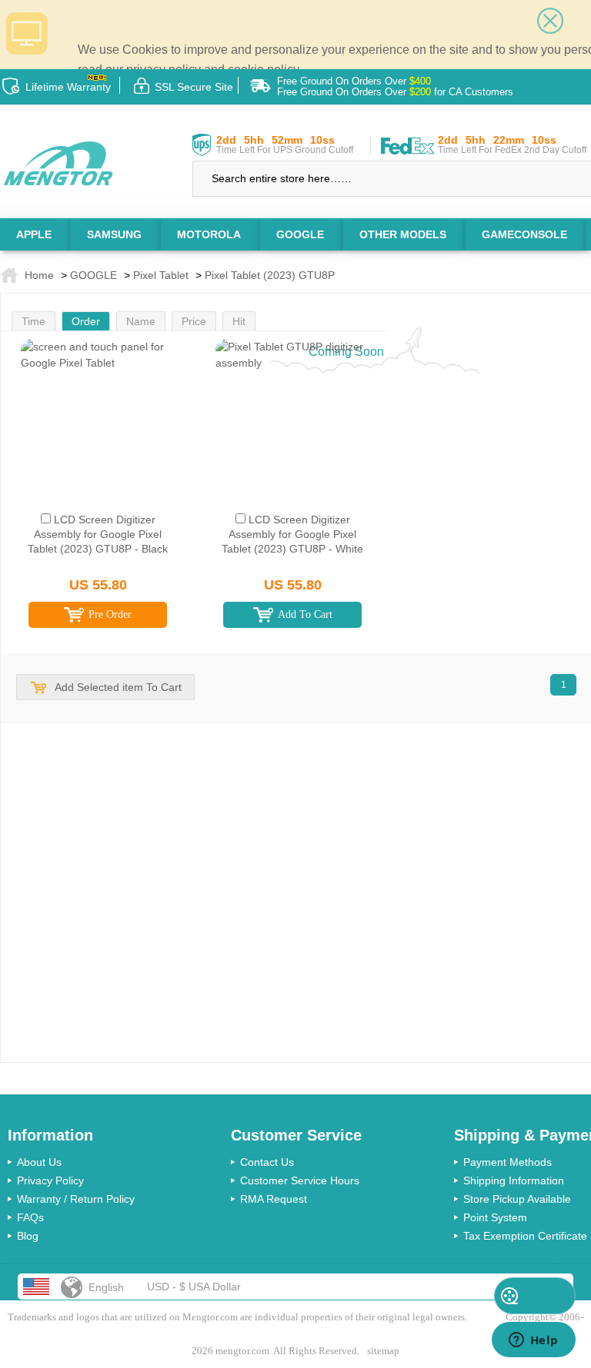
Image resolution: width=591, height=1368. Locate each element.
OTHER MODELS (402, 234)
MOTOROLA (209, 234)
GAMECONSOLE (524, 234)
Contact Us (267, 1162)
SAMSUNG (114, 234)
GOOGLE (300, 234)
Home (39, 275)
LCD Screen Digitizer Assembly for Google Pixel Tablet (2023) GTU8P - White (292, 534)
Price (194, 321)
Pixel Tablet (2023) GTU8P (270, 275)
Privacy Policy (50, 1180)
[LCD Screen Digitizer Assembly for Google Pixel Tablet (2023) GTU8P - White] (293, 400)
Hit (238, 321)
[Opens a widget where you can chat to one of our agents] (533, 1341)
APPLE (34, 234)
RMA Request (273, 1199)
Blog (27, 1236)
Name (140, 321)
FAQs (30, 1217)
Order (86, 321)
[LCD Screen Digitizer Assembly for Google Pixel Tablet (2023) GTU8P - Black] (98, 400)
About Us (39, 1162)
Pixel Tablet (161, 275)
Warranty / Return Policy (76, 1199)
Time (33, 321)
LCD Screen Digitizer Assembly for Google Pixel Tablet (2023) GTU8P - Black (98, 534)
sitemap (383, 1350)
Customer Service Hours (299, 1180)
